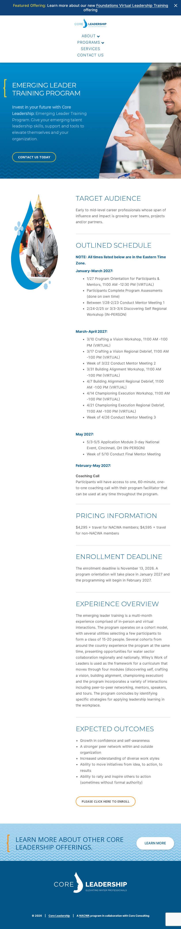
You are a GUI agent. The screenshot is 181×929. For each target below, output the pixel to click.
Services (90, 49)
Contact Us (90, 55)
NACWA (84, 915)
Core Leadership (59, 915)
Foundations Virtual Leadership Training (132, 5)
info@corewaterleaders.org (90, 896)
